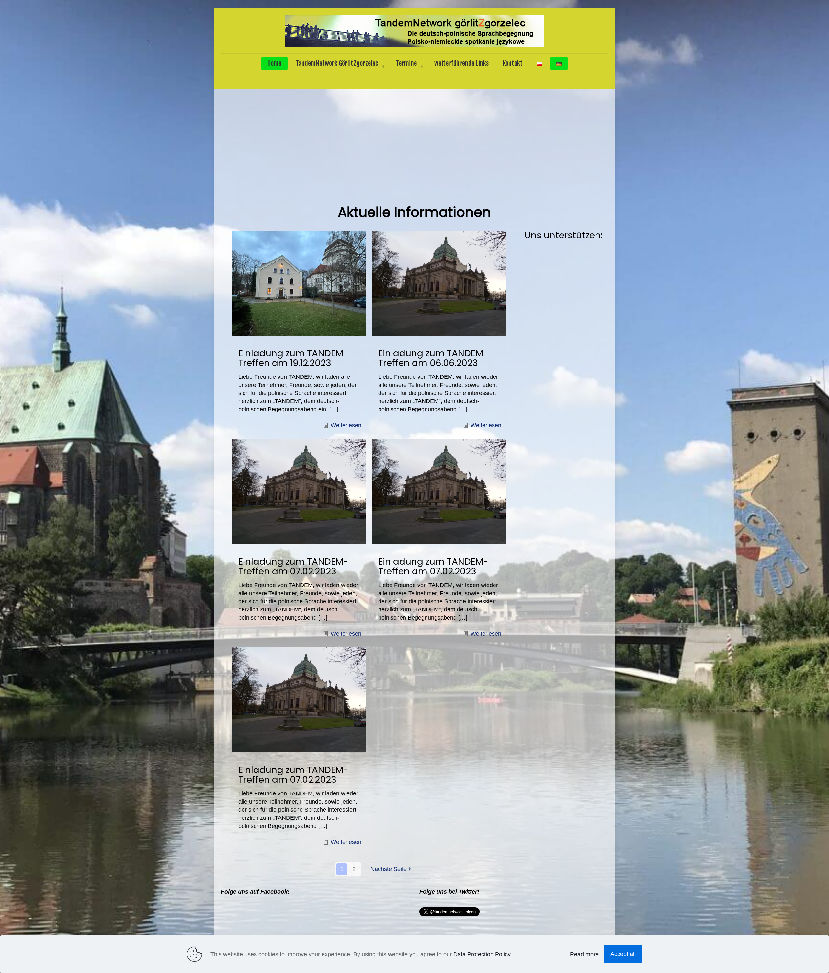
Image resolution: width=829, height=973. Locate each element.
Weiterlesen (346, 425)
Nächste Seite (388, 869)
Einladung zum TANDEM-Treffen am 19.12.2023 (293, 358)
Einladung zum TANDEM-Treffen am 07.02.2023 (293, 566)
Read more (584, 954)
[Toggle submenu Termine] (421, 67)
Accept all (623, 954)
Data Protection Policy (481, 954)
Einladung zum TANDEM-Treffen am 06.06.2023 (433, 358)
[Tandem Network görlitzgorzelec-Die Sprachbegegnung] (414, 30)
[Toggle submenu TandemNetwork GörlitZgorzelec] (383, 67)
